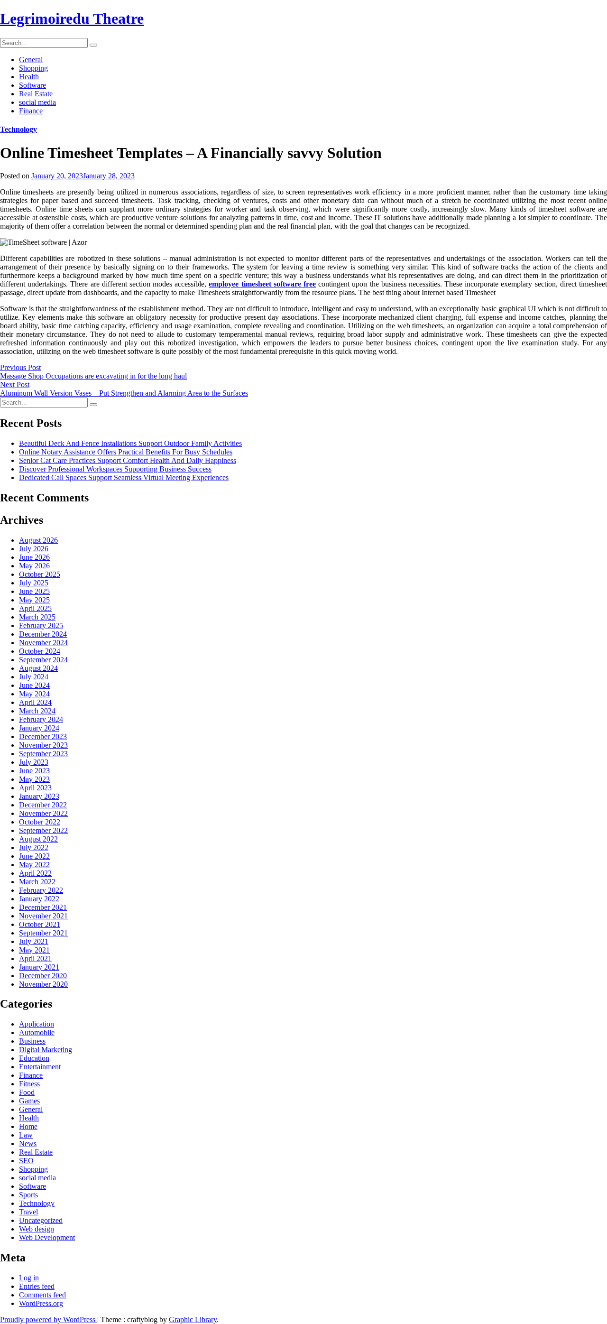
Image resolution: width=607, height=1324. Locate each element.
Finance (31, 111)
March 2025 (37, 617)
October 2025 (39, 574)
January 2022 (39, 899)
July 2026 (33, 549)
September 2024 (43, 660)
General (31, 60)
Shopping (33, 68)
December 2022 (43, 805)
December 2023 (43, 736)
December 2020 (43, 976)
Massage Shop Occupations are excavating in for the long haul (93, 376)
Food (27, 1092)
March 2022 (37, 882)
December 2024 (43, 634)
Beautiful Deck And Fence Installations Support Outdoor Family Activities (130, 443)
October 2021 (39, 924)
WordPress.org (41, 1303)
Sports (28, 1195)
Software (32, 85)
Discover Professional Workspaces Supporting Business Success (115, 469)
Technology (18, 129)
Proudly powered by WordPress (48, 1319)
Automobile (37, 1032)
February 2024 (41, 719)
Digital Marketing (45, 1050)
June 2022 (34, 856)
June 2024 (34, 685)
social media (37, 102)
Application (36, 1024)
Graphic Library (193, 1319)
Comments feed (42, 1295)
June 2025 (34, 591)
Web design (36, 1229)
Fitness (29, 1084)
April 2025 (35, 608)
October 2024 (39, 651)
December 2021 (43, 907)
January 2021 (39, 967)
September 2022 (43, 830)
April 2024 (35, 702)
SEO (26, 1161)
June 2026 (34, 557)
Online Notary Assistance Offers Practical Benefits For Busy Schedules (125, 452)
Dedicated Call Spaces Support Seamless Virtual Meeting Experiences (124, 477)
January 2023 (39, 796)
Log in (29, 1278)
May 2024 (34, 694)
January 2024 (39, 728)
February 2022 (41, 890)
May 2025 (34, 600)
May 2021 (34, 950)
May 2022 (34, 865)
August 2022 (38, 839)
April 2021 (35, 958)
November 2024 (43, 643)
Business (32, 1041)
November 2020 (43, 984)
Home (28, 1126)
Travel (28, 1212)
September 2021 (43, 933)
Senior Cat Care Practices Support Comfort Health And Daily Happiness (127, 460)
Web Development (47, 1237)
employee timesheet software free (262, 284)
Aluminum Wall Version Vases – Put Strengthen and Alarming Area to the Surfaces (124, 393)
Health (29, 77)
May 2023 (34, 779)
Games (29, 1101)
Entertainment (40, 1067)
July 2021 (33, 941)
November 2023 (43, 745)
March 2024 (37, 711)
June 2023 (34, 771)
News (28, 1143)
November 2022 (43, 813)
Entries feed (37, 1286)
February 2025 (41, 625)
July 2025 (33, 583)
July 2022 (33, 847)
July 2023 (33, 762)
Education (34, 1058)
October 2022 (39, 822)
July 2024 (33, 677)
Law (26, 1135)
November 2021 (43, 916)
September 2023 (43, 754)
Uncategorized (41, 1220)
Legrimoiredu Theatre (72, 18)
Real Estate (36, 94)
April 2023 (35, 788)
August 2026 (38, 540)
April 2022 (35, 873)
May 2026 (34, 566)
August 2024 (38, 668)
